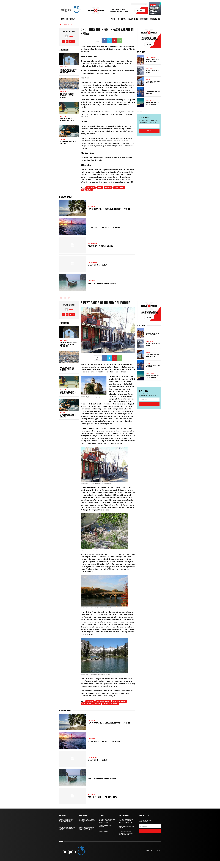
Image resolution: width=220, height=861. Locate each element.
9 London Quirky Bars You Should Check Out (126, 834)
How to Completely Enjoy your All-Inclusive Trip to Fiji (109, 209)
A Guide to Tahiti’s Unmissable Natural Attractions (107, 820)
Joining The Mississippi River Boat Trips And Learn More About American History (86, 828)
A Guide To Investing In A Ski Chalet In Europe (153, 82)
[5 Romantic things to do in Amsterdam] (140, 92)
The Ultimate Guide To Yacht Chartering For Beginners (67, 96)
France (148, 79)
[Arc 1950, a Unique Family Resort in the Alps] (140, 59)
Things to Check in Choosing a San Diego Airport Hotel (67, 824)
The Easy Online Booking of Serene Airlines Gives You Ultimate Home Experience (154, 10)
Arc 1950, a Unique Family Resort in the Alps (152, 60)
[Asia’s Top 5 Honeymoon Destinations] (72, 282)
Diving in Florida (103, 822)
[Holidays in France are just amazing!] (140, 70)
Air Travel (153, 5)
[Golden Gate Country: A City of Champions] (72, 226)
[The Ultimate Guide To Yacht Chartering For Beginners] (69, 84)
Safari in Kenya (119, 188)
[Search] (145, 4)
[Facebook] (63, 41)
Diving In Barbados (104, 831)
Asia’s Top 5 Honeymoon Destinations (102, 283)
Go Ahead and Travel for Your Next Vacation (152, 103)
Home (60, 25)
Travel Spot (149, 68)
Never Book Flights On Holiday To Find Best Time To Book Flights (67, 828)
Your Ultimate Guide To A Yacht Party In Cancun (68, 120)
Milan (71, 36)
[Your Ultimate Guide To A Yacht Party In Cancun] (69, 108)
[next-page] (141, 110)
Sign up (149, 130)
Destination (64, 66)
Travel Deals (64, 91)
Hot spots (91, 206)
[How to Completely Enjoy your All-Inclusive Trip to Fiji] (72, 208)
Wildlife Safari (86, 190)
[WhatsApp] (119, 40)
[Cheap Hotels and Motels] (72, 264)
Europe (148, 89)
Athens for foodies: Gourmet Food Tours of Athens (127, 831)
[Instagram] (67, 41)
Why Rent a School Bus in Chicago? (68, 143)
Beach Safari (90, 188)
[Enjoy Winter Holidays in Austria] (72, 245)
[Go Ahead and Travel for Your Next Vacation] (140, 102)
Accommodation (151, 57)
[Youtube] (73, 41)
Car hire (62, 139)
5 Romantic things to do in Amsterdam (153, 92)
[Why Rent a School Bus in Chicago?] (69, 131)
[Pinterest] (114, 40)
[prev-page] (138, 110)
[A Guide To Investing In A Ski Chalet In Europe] (140, 81)
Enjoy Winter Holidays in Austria (100, 246)
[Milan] (67, 36)
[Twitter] (70, 41)
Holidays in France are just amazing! (153, 71)
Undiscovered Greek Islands (106, 829)
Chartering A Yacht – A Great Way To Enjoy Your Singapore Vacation (87, 820)
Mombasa (108, 188)
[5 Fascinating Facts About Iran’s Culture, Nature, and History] (69, 59)
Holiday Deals (68, 25)
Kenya (99, 188)
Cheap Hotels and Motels (97, 264)
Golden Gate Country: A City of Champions (104, 227)
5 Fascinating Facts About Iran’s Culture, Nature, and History (68, 71)
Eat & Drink (63, 116)
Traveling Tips (150, 100)
